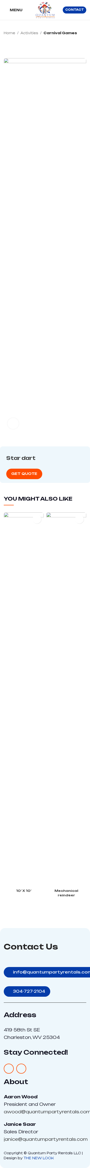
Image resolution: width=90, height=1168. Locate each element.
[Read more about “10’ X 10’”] (36, 519)
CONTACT (74, 9)
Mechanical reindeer (66, 893)
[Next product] (83, 43)
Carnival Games (60, 33)
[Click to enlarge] (13, 423)
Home (9, 33)
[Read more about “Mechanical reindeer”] (79, 519)
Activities (29, 33)
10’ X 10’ (24, 891)
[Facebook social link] (9, 1069)
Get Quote (24, 473)
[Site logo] (45, 9)
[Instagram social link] (21, 1069)
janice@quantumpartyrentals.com (46, 1139)
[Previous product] (73, 43)
